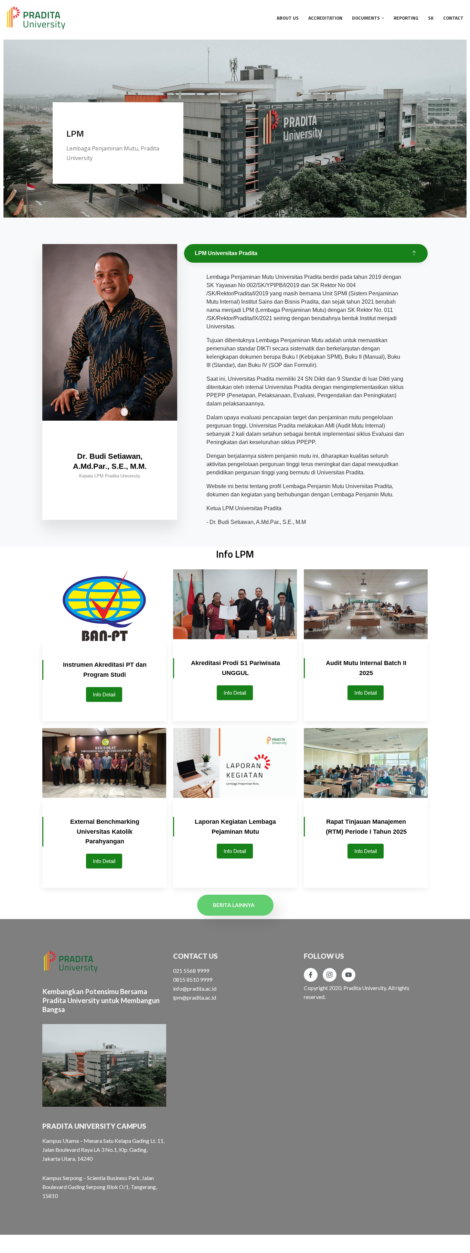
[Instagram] (330, 975)
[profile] (109, 435)
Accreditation (325, 17)
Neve (12, 1243)
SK (431, 17)
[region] (235, 143)
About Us (288, 17)
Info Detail (104, 694)
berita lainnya (234, 905)
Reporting (406, 17)
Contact (453, 17)
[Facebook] (311, 975)
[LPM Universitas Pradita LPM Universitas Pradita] (36, 18)
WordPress (69, 1243)
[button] (383, 18)
